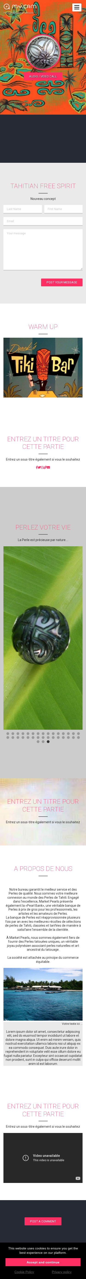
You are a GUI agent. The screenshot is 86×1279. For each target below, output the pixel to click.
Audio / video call (43, 76)
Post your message (62, 282)
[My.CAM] (45, 468)
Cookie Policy (24, 1272)
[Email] (48, 468)
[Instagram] (42, 468)
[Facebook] (37, 468)
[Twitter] (39, 468)
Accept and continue (43, 1262)
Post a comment (43, 1221)
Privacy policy (62, 1272)
